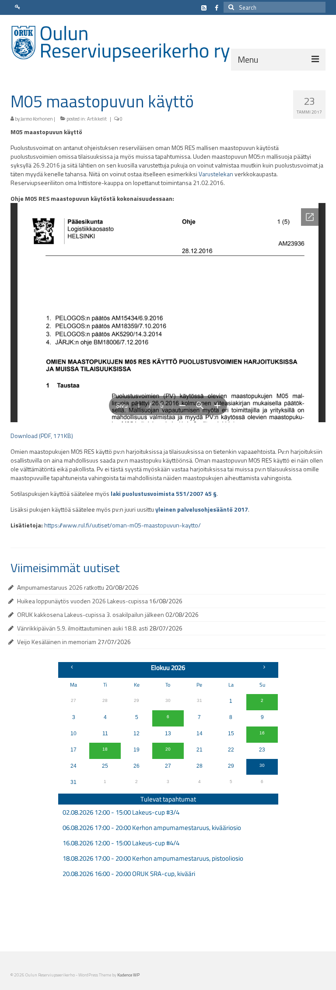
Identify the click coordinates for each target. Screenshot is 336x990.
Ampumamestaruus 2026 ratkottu (60, 587)
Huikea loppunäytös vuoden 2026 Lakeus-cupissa (82, 600)
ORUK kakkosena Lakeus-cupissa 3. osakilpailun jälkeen (90, 614)
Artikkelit (97, 118)
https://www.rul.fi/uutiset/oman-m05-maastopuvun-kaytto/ (122, 525)
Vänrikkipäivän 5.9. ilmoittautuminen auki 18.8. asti (82, 628)
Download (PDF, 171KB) (41, 435)
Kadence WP (128, 975)
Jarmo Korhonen (37, 118)
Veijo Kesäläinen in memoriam (56, 641)
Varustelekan (216, 173)
